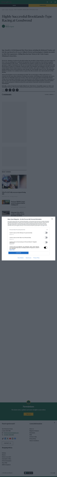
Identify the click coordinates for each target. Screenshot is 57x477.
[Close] (52, 219)
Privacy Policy (36, 257)
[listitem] (28, 229)
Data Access (28, 257)
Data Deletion (21, 257)
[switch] (46, 233)
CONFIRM (18, 252)
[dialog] (28, 238)
